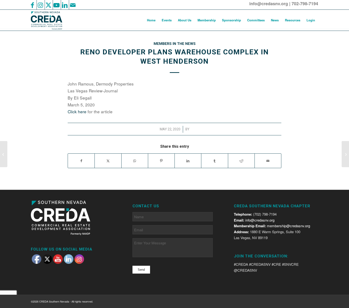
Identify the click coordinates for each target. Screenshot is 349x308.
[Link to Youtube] (56, 4)
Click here (77, 111)
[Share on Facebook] (81, 161)
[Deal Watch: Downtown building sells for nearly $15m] (3, 154)
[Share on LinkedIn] (188, 161)
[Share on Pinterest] (161, 161)
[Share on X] (108, 161)
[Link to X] (48, 4)
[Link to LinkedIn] (64, 4)
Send (141, 269)
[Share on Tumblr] (214, 161)
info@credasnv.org (268, 3)
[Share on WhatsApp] (135, 161)
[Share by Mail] (268, 161)
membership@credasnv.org (288, 225)
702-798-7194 (305, 3)
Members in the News (175, 44)
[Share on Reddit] (241, 161)
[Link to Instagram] (40, 4)
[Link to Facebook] (32, 4)
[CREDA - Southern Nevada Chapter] (49, 20)
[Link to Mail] (72, 4)
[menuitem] (151, 20)
